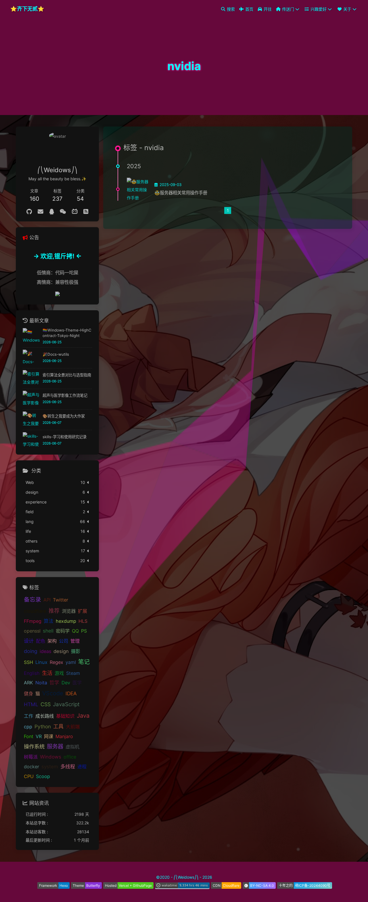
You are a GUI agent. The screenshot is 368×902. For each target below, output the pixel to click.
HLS (82, 621)
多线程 (67, 767)
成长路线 (44, 716)
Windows (50, 757)
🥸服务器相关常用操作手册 (180, 193)
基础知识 (65, 716)
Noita (41, 683)
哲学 (54, 683)
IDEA (71, 693)
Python (42, 727)
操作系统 (34, 747)
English (32, 673)
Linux (41, 662)
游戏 (59, 673)
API (47, 600)
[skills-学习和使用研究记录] (31, 440)
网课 (48, 737)
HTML (31, 705)
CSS (46, 705)
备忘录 (32, 599)
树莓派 (31, 757)
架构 (52, 641)
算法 (48, 621)
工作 (28, 716)
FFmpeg (32, 621)
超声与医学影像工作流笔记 (65, 395)
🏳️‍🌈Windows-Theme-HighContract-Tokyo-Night (67, 333)
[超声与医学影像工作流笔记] (31, 399)
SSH (28, 662)
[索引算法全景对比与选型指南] (31, 378)
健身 (28, 693)
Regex (56, 662)
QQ (75, 631)
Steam (73, 673)
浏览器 (69, 611)
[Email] (40, 211)
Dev (66, 683)
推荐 (54, 611)
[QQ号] (51, 211)
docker (31, 767)
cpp (28, 727)
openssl (32, 631)
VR (39, 737)
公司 (63, 641)
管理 (75, 641)
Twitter (60, 600)
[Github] (29, 211)
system (49, 767)
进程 (82, 767)
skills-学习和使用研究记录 (65, 436)
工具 (58, 727)
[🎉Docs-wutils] (31, 358)
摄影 (75, 651)
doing (30, 651)
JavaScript (66, 704)
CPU (29, 776)
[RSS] (85, 211)
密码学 (63, 631)
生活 (47, 673)
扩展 (82, 611)
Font (28, 737)
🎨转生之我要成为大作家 (64, 416)
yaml (71, 662)
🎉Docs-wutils (56, 354)
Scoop (43, 776)
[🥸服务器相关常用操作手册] (138, 189)
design (61, 651)
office (70, 757)
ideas (45, 651)
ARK (28, 683)
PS (84, 631)
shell (48, 631)
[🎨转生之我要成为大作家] (31, 419)
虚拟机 (72, 747)
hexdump (66, 621)
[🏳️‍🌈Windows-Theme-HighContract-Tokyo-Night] (31, 336)
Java (83, 715)
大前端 (73, 727)
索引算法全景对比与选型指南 (67, 375)
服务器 (55, 746)
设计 (29, 641)
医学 (77, 683)
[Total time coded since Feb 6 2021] (182, 887)
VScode (52, 693)
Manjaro (64, 737)
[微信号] (63, 211)
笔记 (84, 661)
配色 (40, 641)
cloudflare (35, 611)
